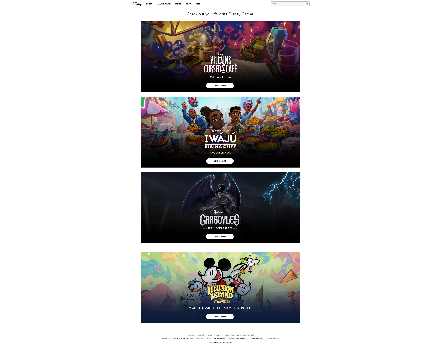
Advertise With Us (229, 335)
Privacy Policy (200, 338)
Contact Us (218, 335)
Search (307, 3)
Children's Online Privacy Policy (238, 338)
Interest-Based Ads (273, 338)
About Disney (191, 335)
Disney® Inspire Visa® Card (245, 335)
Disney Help (201, 335)
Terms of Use (166, 338)
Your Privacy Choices (257, 338)
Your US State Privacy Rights (216, 338)
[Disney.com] (136, 4)
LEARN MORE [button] (220, 86)
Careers (209, 335)
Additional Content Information (183, 338)
